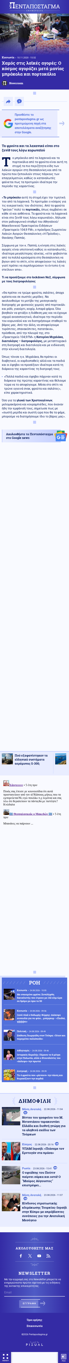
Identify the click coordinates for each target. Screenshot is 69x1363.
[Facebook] (21, 1256)
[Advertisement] (34, 600)
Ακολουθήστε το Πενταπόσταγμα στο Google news (29, 436)
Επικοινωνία (35, 1326)
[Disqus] (34, 824)
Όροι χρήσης (34, 1320)
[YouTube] (39, 1256)
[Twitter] (30, 1256)
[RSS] (48, 1256)
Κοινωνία (8, 57)
